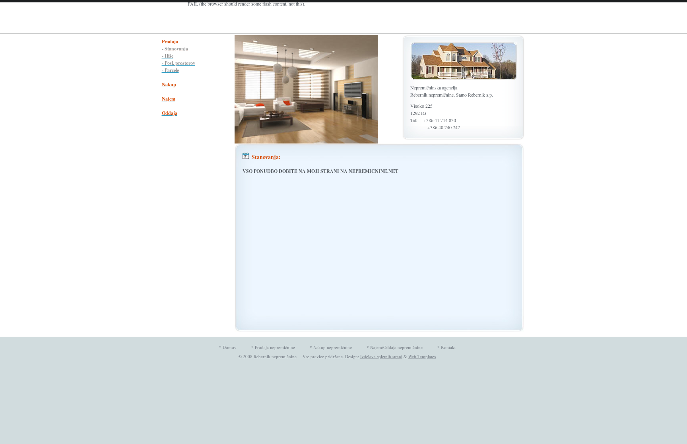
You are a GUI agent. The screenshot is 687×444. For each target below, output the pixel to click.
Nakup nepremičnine (332, 347)
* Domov (228, 347)
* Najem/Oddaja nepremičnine (395, 347)
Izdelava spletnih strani (381, 356)
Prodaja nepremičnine (275, 347)
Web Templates (422, 356)
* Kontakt (446, 347)
